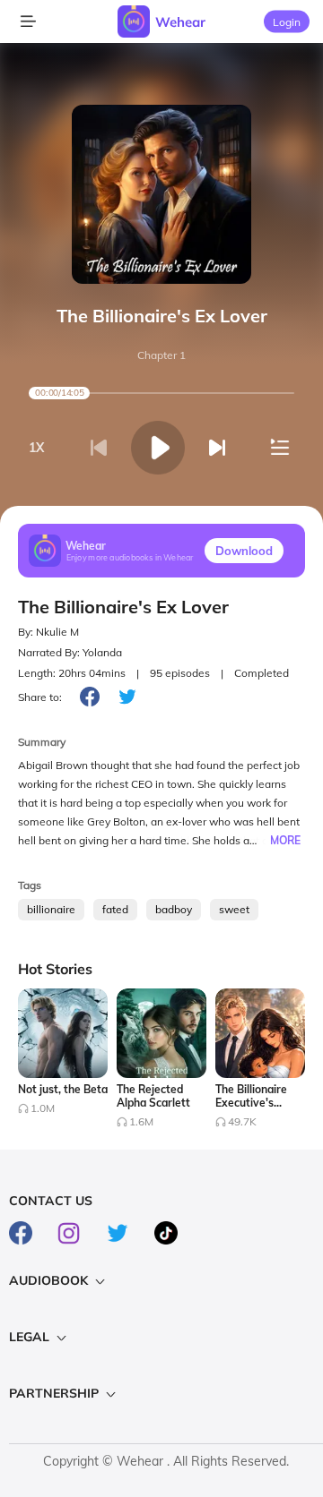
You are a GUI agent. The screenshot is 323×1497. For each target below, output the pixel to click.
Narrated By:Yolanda (70, 652)
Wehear (180, 21)
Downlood (244, 550)
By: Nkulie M (48, 631)
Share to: (40, 697)
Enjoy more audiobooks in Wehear (130, 556)
